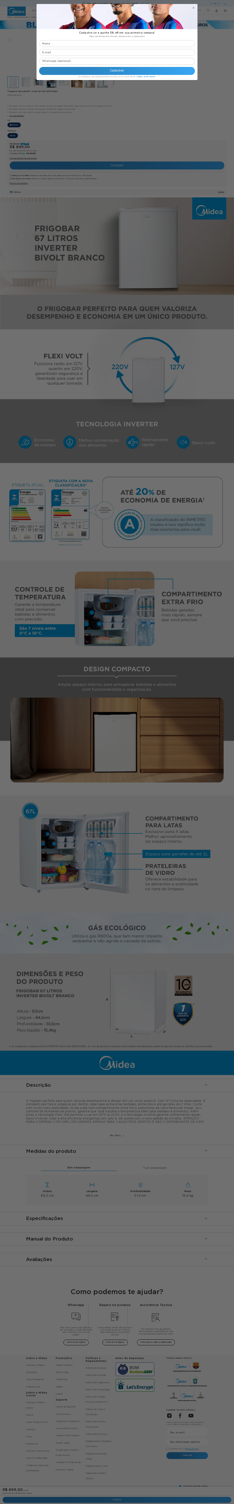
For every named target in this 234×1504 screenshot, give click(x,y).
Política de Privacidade (146, 76)
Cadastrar (117, 70)
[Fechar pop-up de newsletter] (193, 7)
